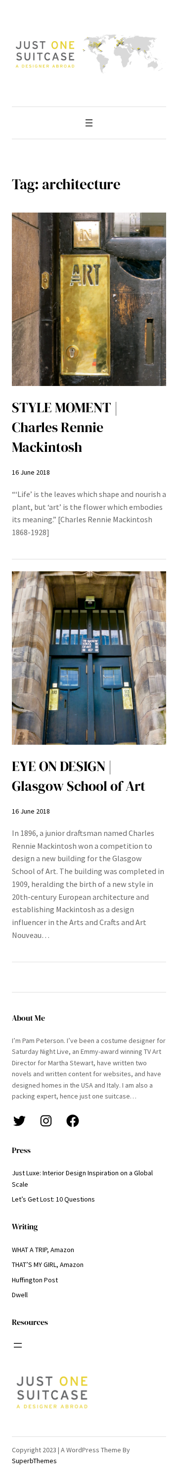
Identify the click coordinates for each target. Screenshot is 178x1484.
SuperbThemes (34, 1460)
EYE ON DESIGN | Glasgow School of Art (78, 776)
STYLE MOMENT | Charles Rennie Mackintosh (65, 427)
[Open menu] (89, 123)
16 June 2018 (31, 472)
